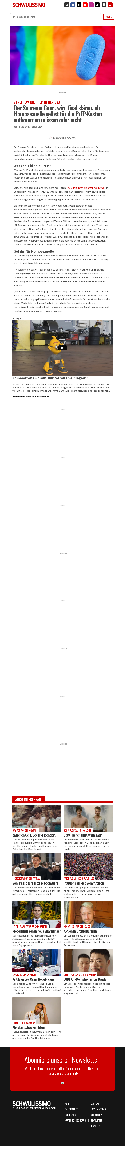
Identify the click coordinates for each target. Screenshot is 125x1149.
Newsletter (96, 1120)
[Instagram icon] (91, 4)
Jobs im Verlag (98, 1109)
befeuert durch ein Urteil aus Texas (86, 187)
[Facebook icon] (72, 4)
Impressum (70, 1115)
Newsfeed (95, 1126)
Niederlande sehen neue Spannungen (36, 931)
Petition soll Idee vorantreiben (84, 883)
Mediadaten (96, 1115)
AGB (67, 1104)
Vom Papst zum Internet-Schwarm (35, 883)
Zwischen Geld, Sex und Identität (33, 835)
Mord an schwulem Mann (28, 1027)
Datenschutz (72, 1109)
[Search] (66, 4)
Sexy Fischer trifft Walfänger (83, 835)
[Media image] (36, 818)
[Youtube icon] (84, 4)
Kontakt (95, 1104)
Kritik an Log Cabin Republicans (33, 979)
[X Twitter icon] (78, 4)
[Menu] (110, 4)
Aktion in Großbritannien (80, 931)
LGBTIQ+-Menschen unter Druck (85, 979)
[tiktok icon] (97, 4)
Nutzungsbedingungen (76, 1120)
